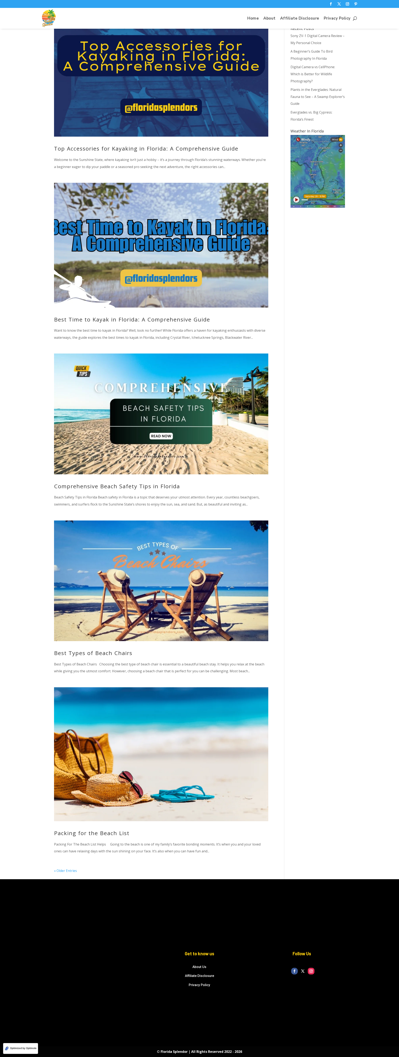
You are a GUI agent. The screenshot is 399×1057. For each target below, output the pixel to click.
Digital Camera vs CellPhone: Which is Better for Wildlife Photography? (313, 74)
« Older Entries (65, 870)
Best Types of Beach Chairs (94, 653)
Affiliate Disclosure (299, 19)
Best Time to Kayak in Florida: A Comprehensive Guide (132, 319)
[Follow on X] (339, 4)
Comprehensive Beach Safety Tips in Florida (117, 486)
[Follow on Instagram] (347, 4)
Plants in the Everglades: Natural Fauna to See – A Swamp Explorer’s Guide (318, 96)
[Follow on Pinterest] (355, 4)
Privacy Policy (337, 19)
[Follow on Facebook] (331, 4)
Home (253, 19)
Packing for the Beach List (91, 833)
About (269, 19)
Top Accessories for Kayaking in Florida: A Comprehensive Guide (146, 148)
